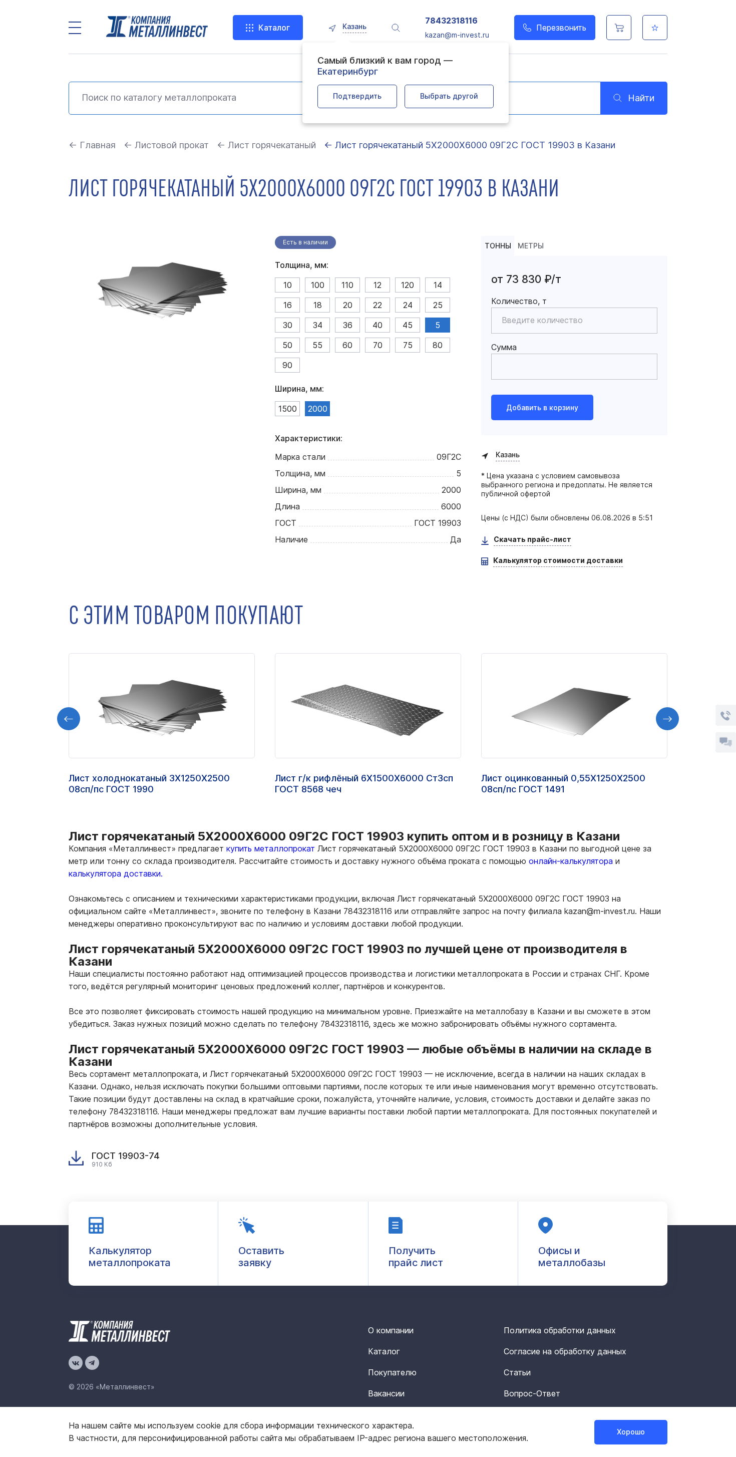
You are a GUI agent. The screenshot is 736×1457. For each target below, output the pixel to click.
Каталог (274, 28)
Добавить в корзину (542, 407)
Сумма (504, 347)
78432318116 (451, 21)
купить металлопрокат (270, 848)
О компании (391, 1330)
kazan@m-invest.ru (457, 35)
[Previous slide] (68, 718)
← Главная (92, 145)
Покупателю (392, 1372)
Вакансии (386, 1393)
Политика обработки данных (560, 1330)
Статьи (517, 1372)
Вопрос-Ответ (532, 1393)
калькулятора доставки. (116, 873)
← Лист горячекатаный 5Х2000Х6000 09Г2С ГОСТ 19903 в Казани (469, 145)
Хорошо (631, 1431)
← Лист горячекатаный (266, 145)
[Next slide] (667, 718)
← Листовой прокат (166, 145)
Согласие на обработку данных (565, 1351)
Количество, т (519, 301)
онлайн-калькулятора (571, 861)
